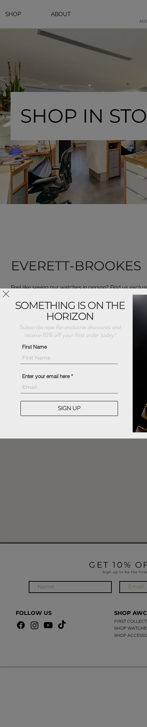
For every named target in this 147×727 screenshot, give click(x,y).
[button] (6, 294)
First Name (34, 346)
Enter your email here (46, 376)
